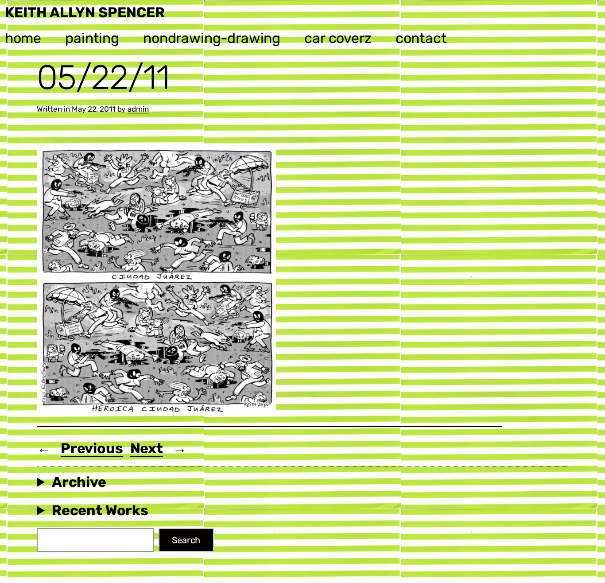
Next (146, 448)
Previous (92, 448)
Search (186, 540)
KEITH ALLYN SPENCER (85, 12)
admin (138, 109)
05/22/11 (103, 77)
